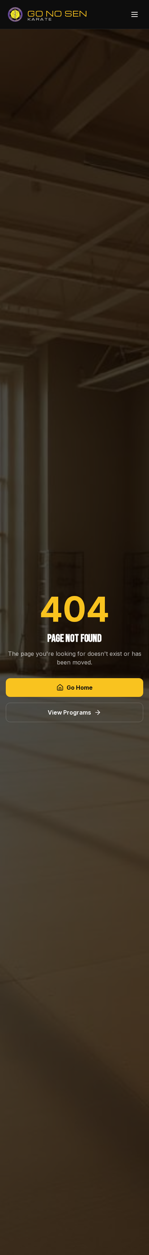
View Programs (69, 712)
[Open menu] (134, 14)
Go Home (80, 687)
